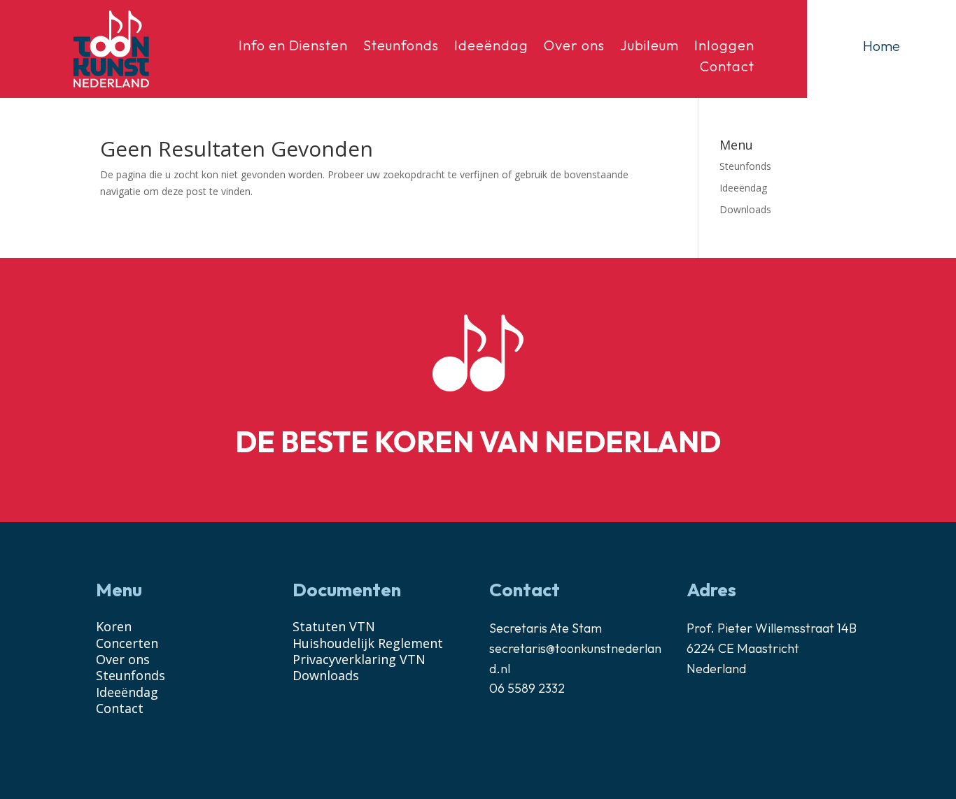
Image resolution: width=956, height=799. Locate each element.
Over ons (574, 47)
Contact (727, 68)
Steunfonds (401, 47)
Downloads (745, 209)
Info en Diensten (293, 47)
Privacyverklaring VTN (359, 659)
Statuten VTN (334, 626)
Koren (114, 626)
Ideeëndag (491, 47)
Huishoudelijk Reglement (368, 643)
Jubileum (649, 47)
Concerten (127, 643)
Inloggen (724, 47)
